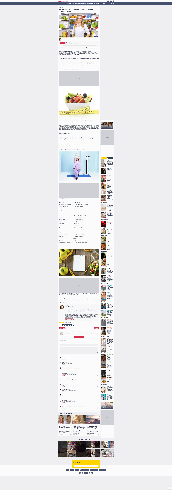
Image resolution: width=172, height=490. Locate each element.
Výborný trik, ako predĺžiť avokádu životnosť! (74, 247)
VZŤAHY (76, 3)
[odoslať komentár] (97, 353)
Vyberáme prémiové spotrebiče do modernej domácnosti (109, 374)
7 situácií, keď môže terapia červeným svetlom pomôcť (110, 223)
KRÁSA (67, 3)
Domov (60, 7)
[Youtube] (108, 1)
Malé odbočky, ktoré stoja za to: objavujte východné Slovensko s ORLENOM (110, 289)
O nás (68, 470)
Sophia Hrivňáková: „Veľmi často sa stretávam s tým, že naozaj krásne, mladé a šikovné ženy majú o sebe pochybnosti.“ (110, 163)
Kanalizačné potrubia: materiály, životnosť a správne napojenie (109, 358)
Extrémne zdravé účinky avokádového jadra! (74, 69)
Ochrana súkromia (94, 470)
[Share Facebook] (63, 325)
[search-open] (113, 3)
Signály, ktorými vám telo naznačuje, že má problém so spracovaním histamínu (110, 231)
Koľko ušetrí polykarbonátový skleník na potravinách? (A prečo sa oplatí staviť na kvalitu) (110, 313)
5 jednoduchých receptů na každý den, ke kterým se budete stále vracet (110, 263)
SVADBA (101, 3)
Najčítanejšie (104, 157)
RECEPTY (79, 3)
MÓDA (94, 3)
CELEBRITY (69, 3)
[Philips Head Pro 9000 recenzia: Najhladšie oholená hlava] (107, 444)
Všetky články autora (69, 319)
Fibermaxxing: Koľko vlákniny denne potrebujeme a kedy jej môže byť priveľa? (110, 198)
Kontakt (72, 470)
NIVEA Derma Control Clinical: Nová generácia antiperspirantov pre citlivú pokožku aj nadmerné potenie (110, 297)
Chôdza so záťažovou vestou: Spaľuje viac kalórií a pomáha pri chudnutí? (109, 185)
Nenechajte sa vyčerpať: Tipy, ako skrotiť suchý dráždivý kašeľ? (110, 271)
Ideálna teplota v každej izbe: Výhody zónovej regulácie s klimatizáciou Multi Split (110, 365)
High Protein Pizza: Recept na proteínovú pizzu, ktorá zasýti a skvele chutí (110, 240)
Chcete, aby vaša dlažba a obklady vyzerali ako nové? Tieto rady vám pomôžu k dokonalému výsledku (110, 323)
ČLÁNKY (108, 268)
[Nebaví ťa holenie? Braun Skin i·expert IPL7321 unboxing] (93, 453)
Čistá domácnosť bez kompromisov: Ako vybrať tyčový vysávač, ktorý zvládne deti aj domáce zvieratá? (110, 390)
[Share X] (67, 325)
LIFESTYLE (73, 3)
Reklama (77, 470)
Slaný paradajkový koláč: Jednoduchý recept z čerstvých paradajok (110, 247)
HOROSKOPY (89, 3)
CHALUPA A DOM (110, 354)
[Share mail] (73, 325)
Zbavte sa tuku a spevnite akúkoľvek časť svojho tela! (75, 149)
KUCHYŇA (108, 370)
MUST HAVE (109, 212)
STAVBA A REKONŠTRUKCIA (110, 339)
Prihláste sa (66, 331)
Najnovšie (110, 157)
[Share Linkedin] (71, 325)
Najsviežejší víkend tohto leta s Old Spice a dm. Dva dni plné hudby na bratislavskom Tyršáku (110, 178)
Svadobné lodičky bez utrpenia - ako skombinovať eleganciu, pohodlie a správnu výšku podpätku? (110, 208)
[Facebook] (107, 1)
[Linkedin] (113, 1)
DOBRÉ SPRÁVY (109, 285)
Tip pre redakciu (102, 470)
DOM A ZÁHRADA (110, 310)
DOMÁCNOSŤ (109, 319)
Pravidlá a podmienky (85, 470)
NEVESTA (108, 204)
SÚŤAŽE (104, 3)
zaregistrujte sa (81, 333)
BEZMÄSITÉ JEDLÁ (110, 377)
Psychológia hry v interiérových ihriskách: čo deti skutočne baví (110, 306)
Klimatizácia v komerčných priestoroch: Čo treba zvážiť (109, 349)
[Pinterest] (111, 1)
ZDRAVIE (82, 3)
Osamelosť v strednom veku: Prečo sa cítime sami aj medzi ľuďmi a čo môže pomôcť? (110, 170)
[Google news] (89, 473)
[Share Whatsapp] (65, 325)
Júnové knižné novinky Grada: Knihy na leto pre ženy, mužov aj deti (110, 397)
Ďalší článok (96, 328)
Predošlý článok (62, 328)
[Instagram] (110, 1)
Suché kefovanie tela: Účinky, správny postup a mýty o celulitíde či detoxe (110, 191)
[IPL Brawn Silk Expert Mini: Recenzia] (107, 453)
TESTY (85, 3)
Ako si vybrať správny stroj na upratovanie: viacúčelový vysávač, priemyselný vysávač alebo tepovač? (110, 331)
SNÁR (92, 3)
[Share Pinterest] (69, 325)
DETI (107, 303)
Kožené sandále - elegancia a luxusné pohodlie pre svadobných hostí (110, 215)
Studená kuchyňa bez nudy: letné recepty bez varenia (110, 380)
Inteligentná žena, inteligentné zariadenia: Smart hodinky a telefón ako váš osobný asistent (110, 279)
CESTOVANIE (97, 3)
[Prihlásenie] (111, 3)
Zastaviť (61, 47)
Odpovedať (63, 359)
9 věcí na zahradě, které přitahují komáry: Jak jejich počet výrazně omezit (110, 256)
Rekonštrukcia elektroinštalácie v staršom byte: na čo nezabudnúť (110, 342)
